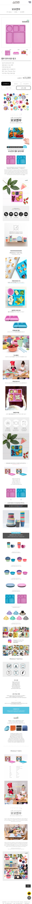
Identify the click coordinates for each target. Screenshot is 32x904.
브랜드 (15, 12)
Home (10, 12)
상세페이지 (6, 84)
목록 (28, 886)
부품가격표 (8, 88)
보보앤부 (22, 12)
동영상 (16, 84)
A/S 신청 (23, 88)
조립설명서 (26, 84)
